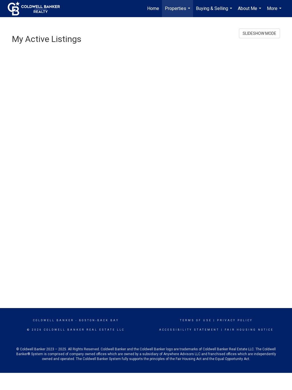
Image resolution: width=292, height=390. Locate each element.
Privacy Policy (235, 320)
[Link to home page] (37, 8)
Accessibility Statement (189, 329)
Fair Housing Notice (249, 329)
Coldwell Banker (53, 320)
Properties (178, 11)
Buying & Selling (215, 11)
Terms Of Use (196, 320)
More (275, 11)
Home (153, 8)
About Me (250, 11)
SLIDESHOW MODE (259, 33)
